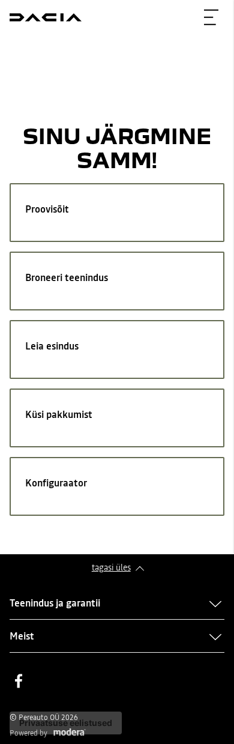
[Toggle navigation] (211, 17)
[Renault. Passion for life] (46, 17)
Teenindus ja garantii (55, 602)
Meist (22, 636)
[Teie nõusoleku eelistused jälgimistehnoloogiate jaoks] (66, 723)
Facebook (19, 681)
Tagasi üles (111, 567)
